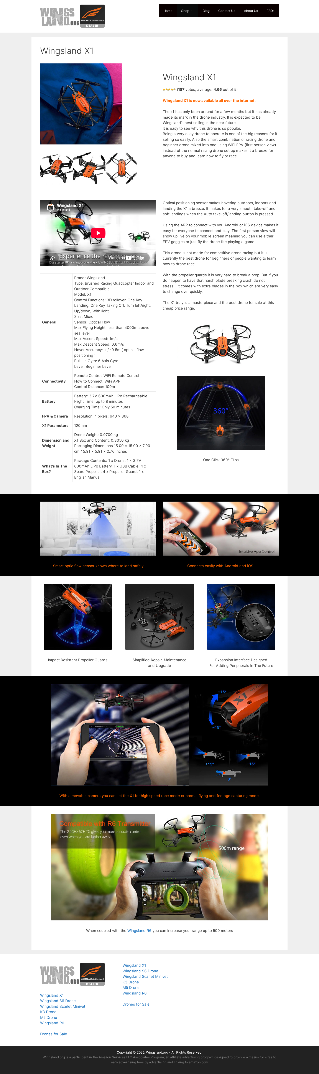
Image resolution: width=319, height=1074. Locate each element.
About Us (251, 11)
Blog (206, 11)
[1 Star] (164, 89)
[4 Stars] (172, 89)
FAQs (271, 11)
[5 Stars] (174, 89)
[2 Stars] (166, 89)
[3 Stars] (169, 89)
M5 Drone (48, 1017)
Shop (185, 11)
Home (168, 11)
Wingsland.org (157, 1052)
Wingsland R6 (139, 930)
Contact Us (226, 11)
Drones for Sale (54, 1034)
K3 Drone (48, 1012)
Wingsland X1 (52, 995)
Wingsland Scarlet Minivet (62, 1006)
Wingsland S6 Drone (58, 1001)
